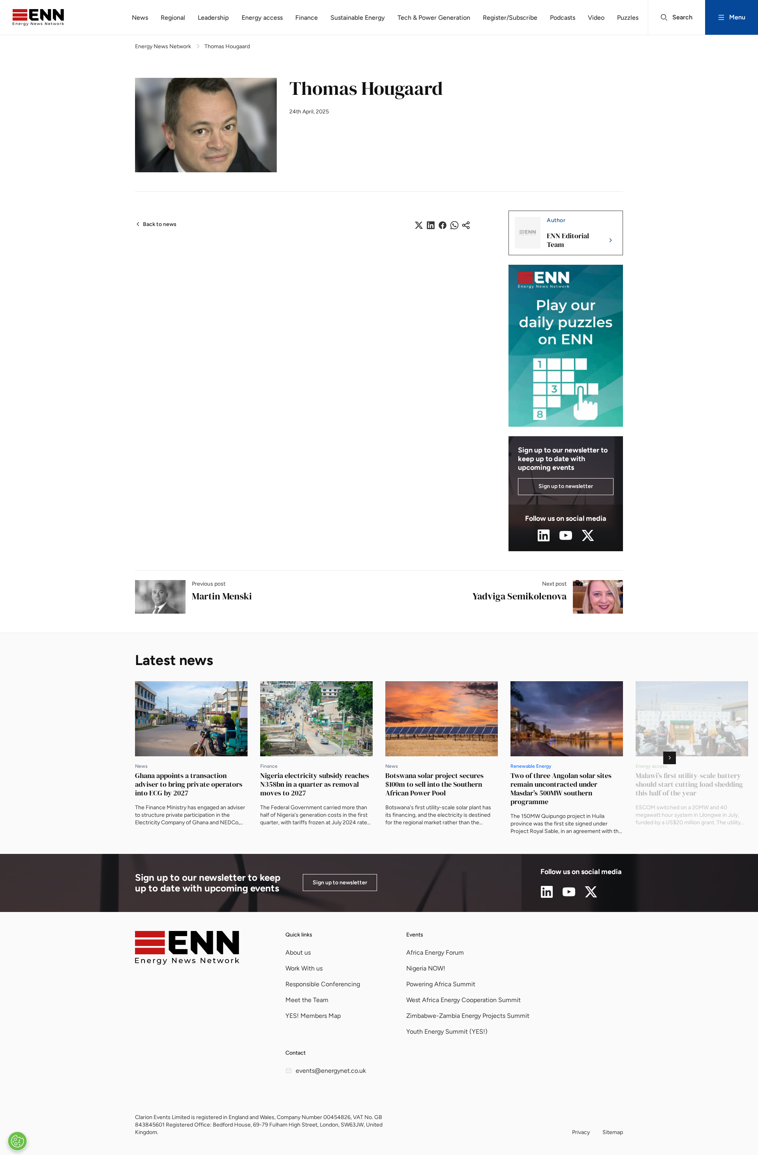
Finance (306, 17)
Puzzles (627, 17)
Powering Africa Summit (440, 984)
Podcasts (562, 17)
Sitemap (612, 1132)
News (140, 17)
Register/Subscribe (510, 17)
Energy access (262, 17)
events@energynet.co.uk (331, 1070)
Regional (173, 17)
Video (596, 17)
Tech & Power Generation (434, 17)
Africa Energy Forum (435, 952)
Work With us (304, 968)
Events (414, 934)
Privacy (581, 1132)
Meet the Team (306, 1000)
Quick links (298, 934)
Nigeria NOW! (425, 968)
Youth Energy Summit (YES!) (447, 1031)
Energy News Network (163, 46)
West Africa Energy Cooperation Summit (463, 1000)
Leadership (213, 17)
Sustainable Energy (357, 17)
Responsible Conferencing (322, 984)
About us (298, 952)
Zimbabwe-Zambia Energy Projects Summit (467, 1015)
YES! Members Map (313, 1015)
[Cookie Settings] (17, 1141)
